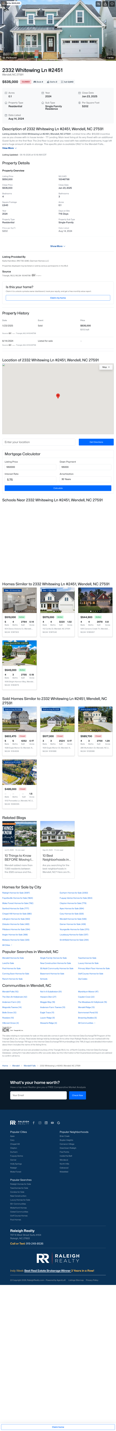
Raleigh (13, 1168)
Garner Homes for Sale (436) (73, 924)
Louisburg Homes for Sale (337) (74, 934)
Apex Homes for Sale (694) (72, 908)
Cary (12, 1140)
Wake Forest (15, 1172)
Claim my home (58, 298)
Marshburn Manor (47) (88, 991)
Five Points (64, 1152)
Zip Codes (82, 979)
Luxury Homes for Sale (88, 963)
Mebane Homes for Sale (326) (15, 940)
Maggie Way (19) (47, 1002)
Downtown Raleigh (68, 1148)
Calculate (58, 488)
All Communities (85, 1023)
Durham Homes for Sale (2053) (74, 893)
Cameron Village (67, 1144)
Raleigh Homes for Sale (20, 1184)
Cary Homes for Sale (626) (72, 913)
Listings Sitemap (76, 1280)
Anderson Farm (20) (11, 1002)
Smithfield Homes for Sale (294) (74, 940)
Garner (13, 1160)
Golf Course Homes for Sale (90, 973)
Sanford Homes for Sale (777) (15, 908)
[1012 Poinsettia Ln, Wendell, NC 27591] (19, 772)
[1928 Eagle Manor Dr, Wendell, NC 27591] (19, 719)
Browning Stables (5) (87, 1017)
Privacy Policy (92, 1280)
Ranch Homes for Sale (12, 979)
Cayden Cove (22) (86, 997)
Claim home (58, 1427)
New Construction (18, 1196)
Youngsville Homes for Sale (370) (74, 929)
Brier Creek (65, 1136)
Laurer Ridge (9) (47, 1017)
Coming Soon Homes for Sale (15, 973)
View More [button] (8, 148)
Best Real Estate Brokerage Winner (47, 1270)
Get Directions (96, 442)
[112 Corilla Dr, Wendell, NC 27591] (57, 600)
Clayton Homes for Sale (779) (73, 903)
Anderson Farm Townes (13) (52, 1007)
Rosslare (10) (8, 1017)
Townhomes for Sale (87, 958)
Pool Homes (15, 1220)
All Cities (6, 945)
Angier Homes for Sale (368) (15, 934)
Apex (12, 1136)
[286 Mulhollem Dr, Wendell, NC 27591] (95, 719)
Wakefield (64, 1172)
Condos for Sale (17, 1192)
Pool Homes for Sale (11, 968)
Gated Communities (19, 1212)
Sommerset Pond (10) (88, 1012)
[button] (33, 1122)
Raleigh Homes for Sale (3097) (16, 893)
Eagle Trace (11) (47, 1012)
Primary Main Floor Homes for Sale (94, 968)
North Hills (64, 1164)
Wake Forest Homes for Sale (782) (17, 903)
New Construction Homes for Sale (55, 963)
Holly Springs (16, 1164)
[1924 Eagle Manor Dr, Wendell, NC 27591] (57, 719)
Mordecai (64, 1160)
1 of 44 (110, 57)
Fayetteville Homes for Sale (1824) (17, 898)
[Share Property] (105, 4)
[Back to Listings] (4, 4)
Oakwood (64, 1168)
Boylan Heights (66, 1140)
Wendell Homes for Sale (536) (73, 919)
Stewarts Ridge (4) (48, 1023)
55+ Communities (18, 1204)
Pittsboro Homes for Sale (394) (16, 929)
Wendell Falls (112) (10, 991)
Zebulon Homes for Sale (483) (15, 924)
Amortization (67, 474)
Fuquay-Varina (16, 1156)
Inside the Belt (66, 1156)
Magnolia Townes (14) (12, 1007)
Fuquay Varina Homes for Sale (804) (76, 898)
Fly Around (11, 57)
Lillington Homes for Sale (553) (16, 919)
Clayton (13, 1148)
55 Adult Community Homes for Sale (56, 968)
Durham (14, 1152)
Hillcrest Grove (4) (10, 1023)
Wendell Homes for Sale (13, 958)
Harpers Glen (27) (48, 997)
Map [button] (104, 367)
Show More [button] (56, 246)
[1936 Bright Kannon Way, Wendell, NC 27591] (19, 653)
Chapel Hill (15, 1144)
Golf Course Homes (19, 1216)
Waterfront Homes (18, 1208)
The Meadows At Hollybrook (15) (92, 1002)
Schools (43, 979)
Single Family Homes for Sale (53, 958)
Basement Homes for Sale (52, 973)
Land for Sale (8, 963)
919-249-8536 (34, 1243)
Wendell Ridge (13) (86, 1007)
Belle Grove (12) (9, 1012)
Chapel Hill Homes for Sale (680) (17, 913)
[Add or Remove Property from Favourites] (112, 4)
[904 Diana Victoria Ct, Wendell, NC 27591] (19, 600)
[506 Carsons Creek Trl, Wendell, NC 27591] (95, 600)
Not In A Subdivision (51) (51, 991)
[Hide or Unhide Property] (98, 4)
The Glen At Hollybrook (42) (14, 997)
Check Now (77, 1095)
